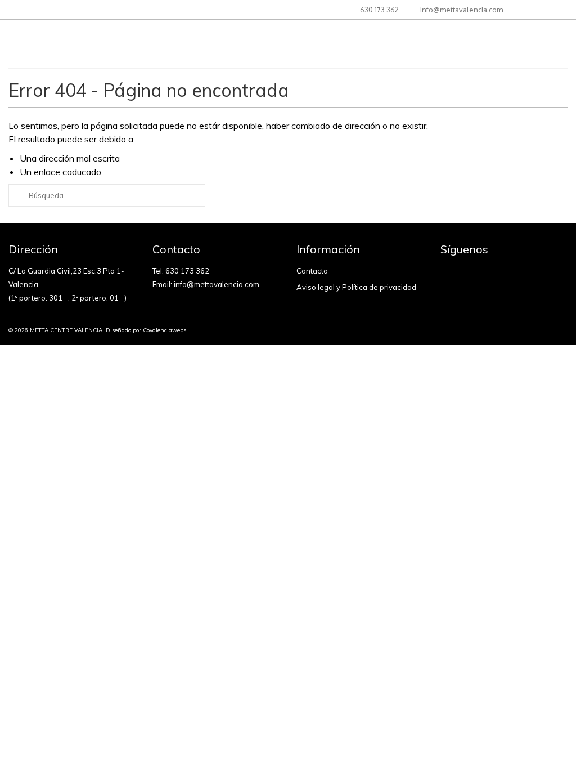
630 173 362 (187, 270)
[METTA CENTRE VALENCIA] (95, 43)
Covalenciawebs (164, 330)
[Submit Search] (16, 195)
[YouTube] (479, 273)
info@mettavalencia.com (216, 284)
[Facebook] (449, 273)
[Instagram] (464, 273)
